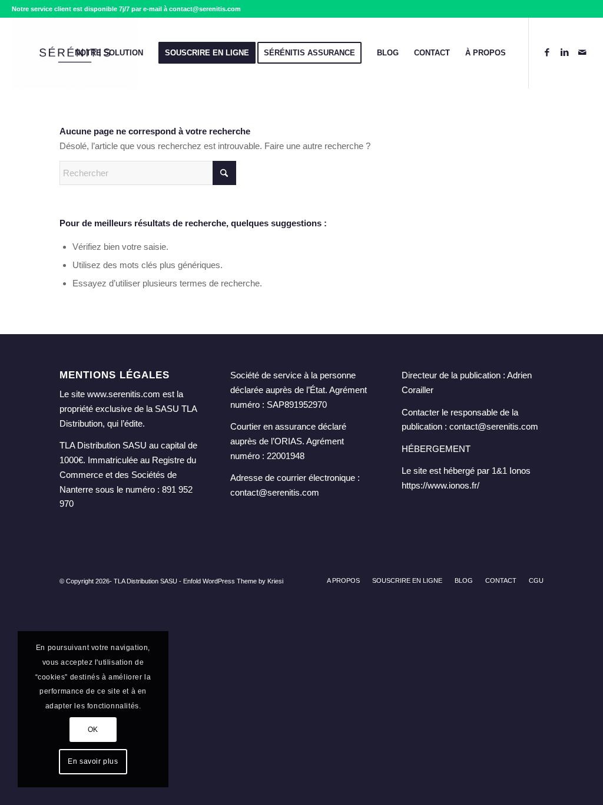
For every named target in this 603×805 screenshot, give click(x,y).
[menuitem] (109, 53)
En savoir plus (93, 761)
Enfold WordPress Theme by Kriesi (233, 581)
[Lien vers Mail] (582, 52)
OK (93, 729)
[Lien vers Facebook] (547, 52)
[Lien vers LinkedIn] (565, 52)
